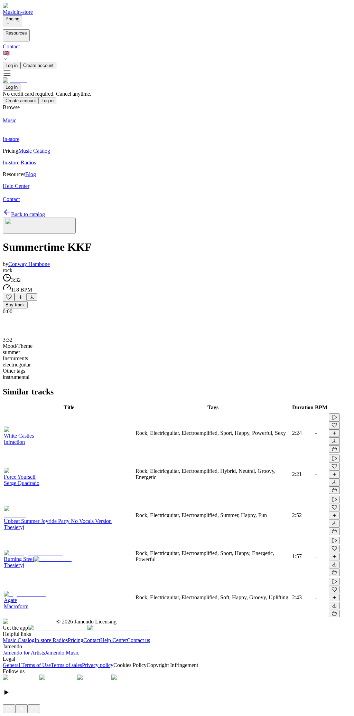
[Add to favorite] (9, 297)
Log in (12, 65)
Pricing (12, 18)
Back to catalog (28, 214)
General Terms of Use (27, 665)
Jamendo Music (62, 653)
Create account (38, 65)
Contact (11, 46)
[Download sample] (31, 297)
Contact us (138, 640)
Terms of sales (66, 665)
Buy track (15, 304)
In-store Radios (51, 640)
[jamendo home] (15, 6)
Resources (16, 33)
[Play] (39, 225)
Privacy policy (97, 665)
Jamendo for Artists (24, 653)
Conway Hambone (29, 264)
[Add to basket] (334, 449)
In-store (24, 12)
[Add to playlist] (20, 297)
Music (9, 12)
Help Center (113, 640)
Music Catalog (19, 640)
